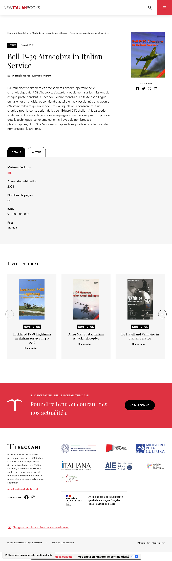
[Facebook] (137, 88)
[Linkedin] (155, 88)
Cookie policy (158, 542)
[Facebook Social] (26, 497)
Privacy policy (143, 542)
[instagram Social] (33, 497)
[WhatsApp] (149, 88)
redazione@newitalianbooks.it (23, 489)
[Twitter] (143, 88)
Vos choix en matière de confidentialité (103, 556)
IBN (9, 172)
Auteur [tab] (36, 152)
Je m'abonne (139, 405)
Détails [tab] (16, 152)
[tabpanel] (59, 197)
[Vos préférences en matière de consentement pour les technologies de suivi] (29, 555)
